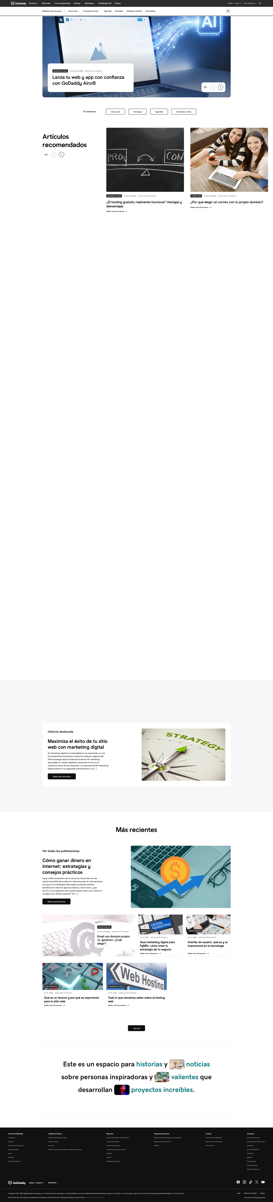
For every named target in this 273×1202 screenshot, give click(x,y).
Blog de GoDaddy (13, 1149)
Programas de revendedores (162, 1141)
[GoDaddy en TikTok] (251, 1183)
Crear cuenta (210, 1145)
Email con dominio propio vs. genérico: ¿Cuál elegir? (113, 940)
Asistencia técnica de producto (57, 1137)
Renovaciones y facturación (214, 1141)
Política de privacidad (250, 1193)
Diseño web (196, 196)
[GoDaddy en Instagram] (244, 1183)
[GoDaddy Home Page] (17, 1183)
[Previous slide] (212, 87)
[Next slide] (220, 87)
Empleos (10, 1141)
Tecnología (119, 11)
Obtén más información (115, 211)
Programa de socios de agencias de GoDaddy (167, 1137)
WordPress (250, 1153)
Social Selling (150, 11)
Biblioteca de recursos (51, 11)
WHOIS (109, 1157)
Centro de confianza (14, 1161)
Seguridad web (251, 1161)
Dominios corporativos (113, 1145)
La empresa (11, 1137)
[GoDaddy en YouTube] (263, 1183)
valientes (184, 1077)
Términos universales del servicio (94, 1197)
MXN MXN (52, 1183)
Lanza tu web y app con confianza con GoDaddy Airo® (88, 80)
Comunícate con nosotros (16, 1145)
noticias (198, 1064)
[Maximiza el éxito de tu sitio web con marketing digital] (183, 755)
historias (149, 1064)
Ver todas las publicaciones (61, 851)
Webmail (109, 1153)
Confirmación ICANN (113, 1141)
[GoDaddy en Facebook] (238, 1183)
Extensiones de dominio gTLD (256, 1141)
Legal (9, 1153)
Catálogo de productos (113, 1161)
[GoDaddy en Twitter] (257, 1183)
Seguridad (107, 11)
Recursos (51, 1145)
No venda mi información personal (254, 1197)
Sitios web (250, 1145)
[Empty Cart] (260, 3)
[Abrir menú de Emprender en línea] (99, 11)
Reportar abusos (53, 1141)
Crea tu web (72, 11)
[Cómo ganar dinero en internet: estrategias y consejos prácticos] (181, 877)
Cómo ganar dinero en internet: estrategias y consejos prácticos (66, 866)
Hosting (249, 1157)
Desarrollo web (60, 71)
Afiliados (156, 1145)
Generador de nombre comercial (116, 1149)
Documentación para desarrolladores (118, 1137)
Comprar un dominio (253, 1137)
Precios (118, 3)
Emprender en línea (90, 11)
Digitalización (104, 927)
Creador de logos (252, 1165)
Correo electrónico (62, 3)
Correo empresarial (253, 1149)
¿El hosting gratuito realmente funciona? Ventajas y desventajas (144, 204)
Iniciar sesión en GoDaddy (213, 1137)
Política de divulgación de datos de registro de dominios (65, 1149)
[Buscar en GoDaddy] (228, 11)
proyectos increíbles (162, 1089)
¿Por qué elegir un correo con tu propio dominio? (226, 202)
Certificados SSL (105, 3)
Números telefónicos (253, 1169)
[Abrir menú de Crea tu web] (79, 11)
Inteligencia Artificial (134, 11)
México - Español (35, 1183)
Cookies (262, 1193)
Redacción (11, 1157)
